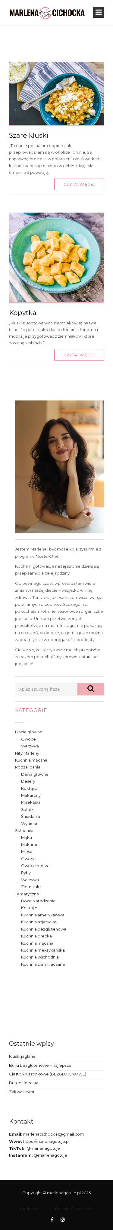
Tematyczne (27, 893)
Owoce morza (35, 865)
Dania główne (28, 731)
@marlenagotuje (43, 1148)
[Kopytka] (56, 256)
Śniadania (30, 816)
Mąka (26, 837)
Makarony (31, 795)
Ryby (26, 872)
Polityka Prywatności (75, 1208)
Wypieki (29, 823)
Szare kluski (28, 135)
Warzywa (30, 746)
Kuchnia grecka (36, 936)
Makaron (30, 844)
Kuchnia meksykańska (43, 950)
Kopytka (22, 313)
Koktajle (29, 788)
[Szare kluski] (56, 92)
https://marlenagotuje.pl (46, 1141)
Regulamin (28, 1208)
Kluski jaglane (22, 1056)
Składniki (24, 830)
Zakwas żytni (21, 1091)
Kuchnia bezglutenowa (43, 929)
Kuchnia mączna (31, 760)
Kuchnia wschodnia (40, 957)
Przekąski (30, 802)
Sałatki (28, 809)
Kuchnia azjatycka (38, 921)
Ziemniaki (30, 886)
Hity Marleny (27, 753)
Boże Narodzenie (38, 900)
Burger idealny (23, 1082)
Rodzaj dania (27, 767)
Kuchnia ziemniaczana (43, 964)
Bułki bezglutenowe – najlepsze (40, 1065)
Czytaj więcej (79, 184)
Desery (28, 781)
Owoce (28, 739)
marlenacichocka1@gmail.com (53, 1134)
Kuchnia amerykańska (42, 915)
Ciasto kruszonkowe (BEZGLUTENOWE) (47, 1074)
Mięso (27, 851)
